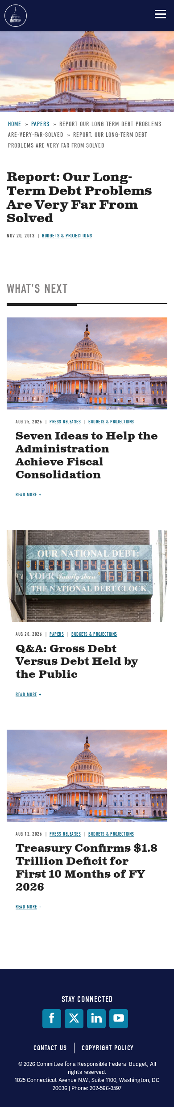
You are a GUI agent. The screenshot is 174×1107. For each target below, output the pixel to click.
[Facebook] (51, 1018)
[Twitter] (74, 1018)
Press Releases (65, 422)
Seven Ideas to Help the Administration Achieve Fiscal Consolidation (87, 455)
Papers (57, 634)
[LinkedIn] (96, 1018)
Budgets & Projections (67, 235)
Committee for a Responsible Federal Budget (15, 15)
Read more (26, 495)
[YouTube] (118, 1018)
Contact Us (50, 1048)
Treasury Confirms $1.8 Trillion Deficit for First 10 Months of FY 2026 (86, 867)
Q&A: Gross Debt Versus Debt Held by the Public (77, 662)
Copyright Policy (108, 1048)
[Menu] (160, 14)
